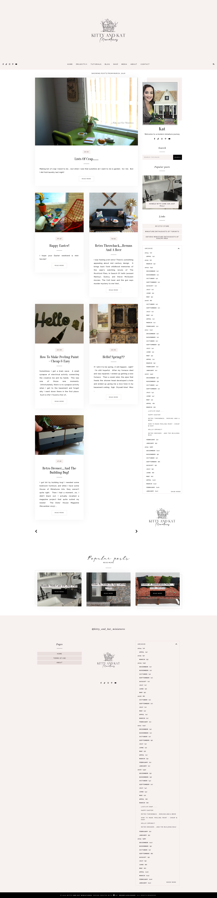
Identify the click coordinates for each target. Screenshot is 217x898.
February (152, 326)
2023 (148, 260)
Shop (115, 64)
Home (70, 64)
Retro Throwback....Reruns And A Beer (113, 248)
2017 (148, 330)
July (149, 289)
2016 (149, 374)
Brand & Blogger (127, 895)
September (152, 282)
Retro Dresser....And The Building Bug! (59, 470)
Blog (107, 64)
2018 (148, 300)
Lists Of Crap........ (86, 159)
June (149, 293)
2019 (148, 267)
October (151, 278)
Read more (86, 179)
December (152, 271)
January (151, 370)
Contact (145, 64)
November (152, 275)
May (149, 297)
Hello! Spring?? (114, 357)
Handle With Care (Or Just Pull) (162, 205)
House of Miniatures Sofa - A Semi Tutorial (157, 585)
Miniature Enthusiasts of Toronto (162, 231)
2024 (148, 253)
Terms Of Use (59, 658)
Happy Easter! (59, 246)
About (134, 64)
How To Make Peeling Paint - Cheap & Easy (59, 359)
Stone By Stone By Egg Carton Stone (109, 585)
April (150, 256)
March (150, 264)
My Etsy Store (162, 226)
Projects (81, 64)
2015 (148, 447)
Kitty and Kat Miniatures (79, 895)
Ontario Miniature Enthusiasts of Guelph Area (162, 237)
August (151, 286)
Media (124, 64)
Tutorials (96, 64)
